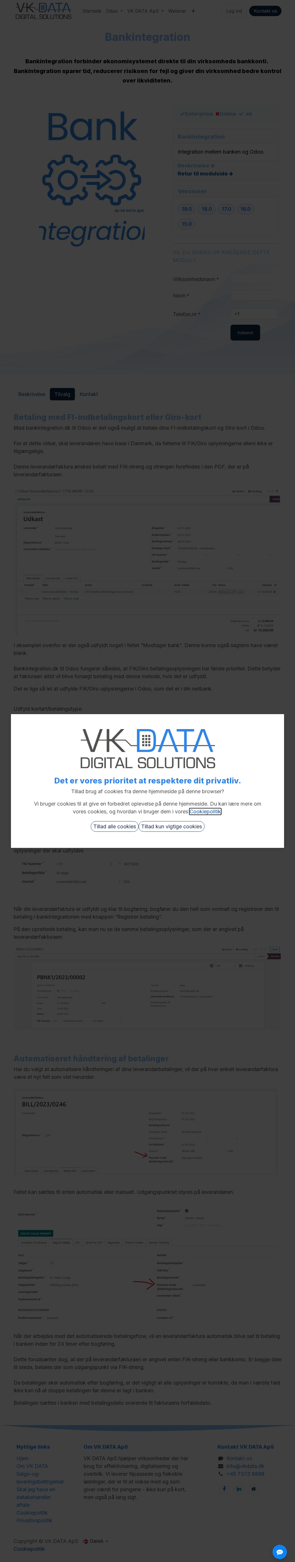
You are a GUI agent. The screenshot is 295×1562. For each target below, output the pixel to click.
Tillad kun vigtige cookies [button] (171, 826)
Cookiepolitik (205, 811)
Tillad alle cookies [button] (114, 826)
